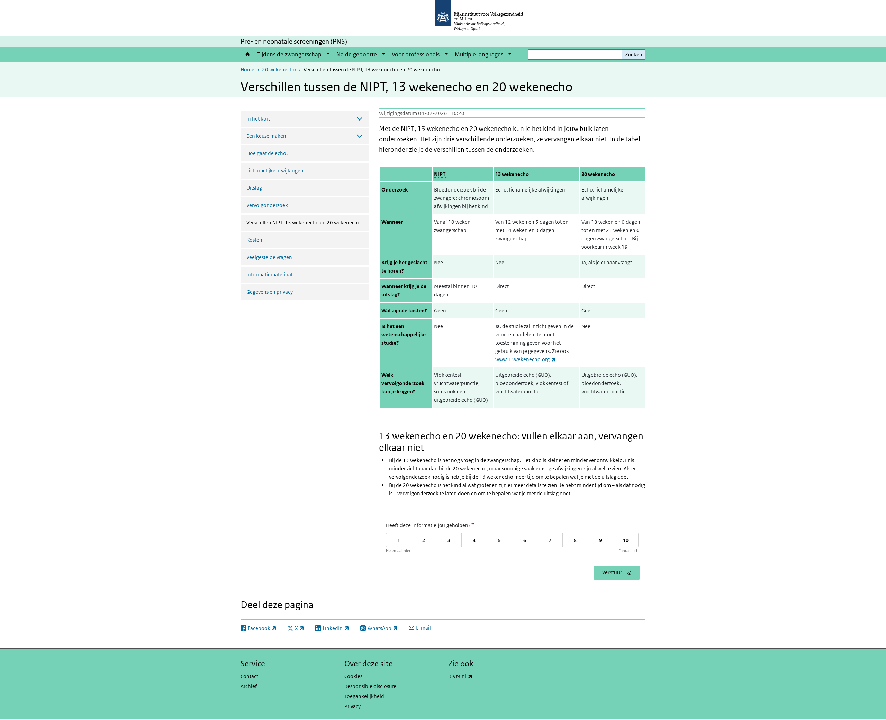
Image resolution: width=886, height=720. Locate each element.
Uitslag (254, 188)
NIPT (408, 129)
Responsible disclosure (370, 686)
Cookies (353, 676)
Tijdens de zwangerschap (289, 54)
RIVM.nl (475, 676)
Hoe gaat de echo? (267, 153)
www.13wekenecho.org (525, 359)
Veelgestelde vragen (269, 257)
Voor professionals (416, 54)
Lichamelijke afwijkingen (275, 170)
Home (247, 54)
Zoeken (633, 54)
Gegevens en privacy (269, 291)
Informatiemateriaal (269, 274)
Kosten (254, 240)
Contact (249, 676)
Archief (249, 686)
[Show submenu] (328, 54)
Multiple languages (479, 54)
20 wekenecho (279, 69)
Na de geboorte (356, 54)
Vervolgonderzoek (267, 205)
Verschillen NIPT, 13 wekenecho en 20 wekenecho (307, 222)
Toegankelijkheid (364, 696)
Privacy (352, 706)
